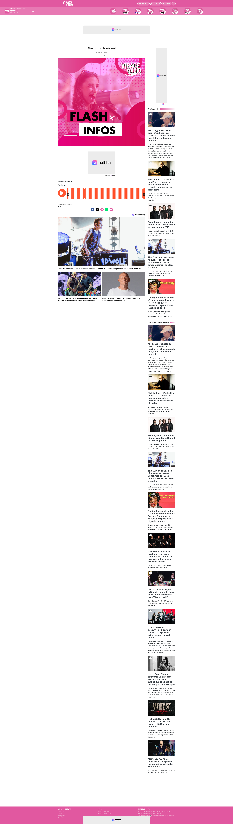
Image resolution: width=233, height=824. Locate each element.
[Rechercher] (174, 3)
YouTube (61, 818)
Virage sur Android (104, 813)
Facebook (61, 811)
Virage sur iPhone (104, 811)
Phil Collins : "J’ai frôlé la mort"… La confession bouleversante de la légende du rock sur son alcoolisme (161, 184)
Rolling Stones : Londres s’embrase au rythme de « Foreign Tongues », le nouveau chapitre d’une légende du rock (161, 302)
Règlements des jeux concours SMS (150, 813)
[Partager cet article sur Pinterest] (101, 210)
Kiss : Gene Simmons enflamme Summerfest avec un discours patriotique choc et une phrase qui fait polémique (161, 679)
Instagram (61, 816)
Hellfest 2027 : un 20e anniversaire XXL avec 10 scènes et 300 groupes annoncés (161, 723)
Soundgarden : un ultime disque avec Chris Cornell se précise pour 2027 (161, 224)
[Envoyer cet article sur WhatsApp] (106, 210)
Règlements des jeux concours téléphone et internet (156, 816)
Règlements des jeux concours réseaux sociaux (154, 811)
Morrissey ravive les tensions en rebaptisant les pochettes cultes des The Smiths (160, 763)
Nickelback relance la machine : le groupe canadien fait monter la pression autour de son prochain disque (160, 556)
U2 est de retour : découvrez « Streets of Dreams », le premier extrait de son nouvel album (159, 632)
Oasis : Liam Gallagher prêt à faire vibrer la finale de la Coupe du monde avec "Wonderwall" (161, 593)
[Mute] (33, 11)
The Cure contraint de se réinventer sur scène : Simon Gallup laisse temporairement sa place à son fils (161, 262)
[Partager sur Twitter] (97, 210)
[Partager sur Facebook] (92, 210)
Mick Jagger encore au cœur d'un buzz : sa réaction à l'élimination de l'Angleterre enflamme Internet (161, 135)
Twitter (60, 813)
